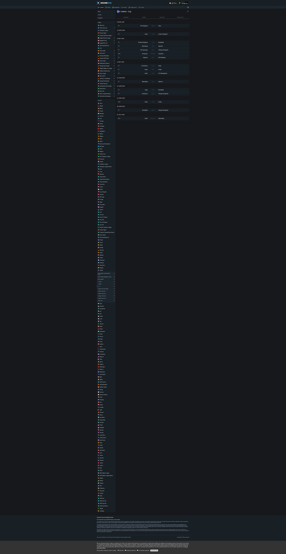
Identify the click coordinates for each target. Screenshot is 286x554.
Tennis (108, 7)
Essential (121, 550)
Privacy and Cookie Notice (114, 537)
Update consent (127, 537)
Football (101, 7)
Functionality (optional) (143, 550)
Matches (162, 17)
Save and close (154, 550)
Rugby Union (134, 7)
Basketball (116, 7)
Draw (144, 17)
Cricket (142, 7)
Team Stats (180, 17)
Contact (122, 537)
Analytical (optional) (131, 550)
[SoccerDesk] (104, 3)
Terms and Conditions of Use (103, 537)
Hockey (125, 7)
